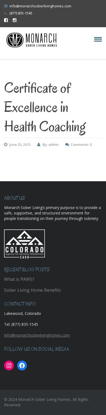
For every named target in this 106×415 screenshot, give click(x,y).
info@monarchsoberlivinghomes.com (40, 6)
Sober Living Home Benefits (32, 290)
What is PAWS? (19, 279)
